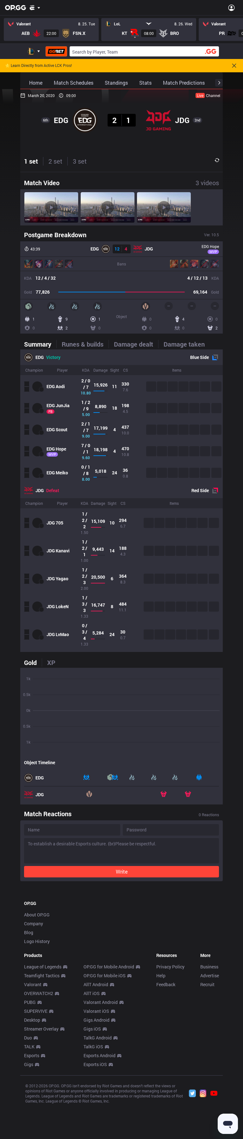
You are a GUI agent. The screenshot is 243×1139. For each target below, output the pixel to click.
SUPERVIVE (35, 1011)
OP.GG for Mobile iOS (105, 976)
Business (209, 967)
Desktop (32, 1020)
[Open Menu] (231, 7)
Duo (28, 1038)
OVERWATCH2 (38, 993)
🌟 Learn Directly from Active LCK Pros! (38, 65)
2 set (55, 161)
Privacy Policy (170, 967)
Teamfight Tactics (41, 976)
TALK (29, 1047)
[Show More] (34, 7)
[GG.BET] (56, 51)
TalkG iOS (93, 1047)
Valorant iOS (96, 1011)
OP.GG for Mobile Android (109, 967)
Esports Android (99, 1055)
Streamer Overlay (41, 1029)
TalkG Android (98, 1038)
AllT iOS (92, 993)
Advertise (209, 976)
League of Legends (42, 967)
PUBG (30, 1002)
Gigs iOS (92, 1029)
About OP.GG (37, 915)
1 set (31, 161)
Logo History (37, 941)
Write (122, 871)
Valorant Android (101, 1002)
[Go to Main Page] (15, 7)
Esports (31, 1055)
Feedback (165, 984)
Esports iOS (95, 1064)
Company (33, 924)
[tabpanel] (121, 501)
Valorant (32, 984)
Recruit (207, 984)
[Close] (234, 65)
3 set (80, 161)
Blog (28, 932)
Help (160, 976)
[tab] (40, 344)
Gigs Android (96, 1020)
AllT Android (96, 984)
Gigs (28, 1064)
